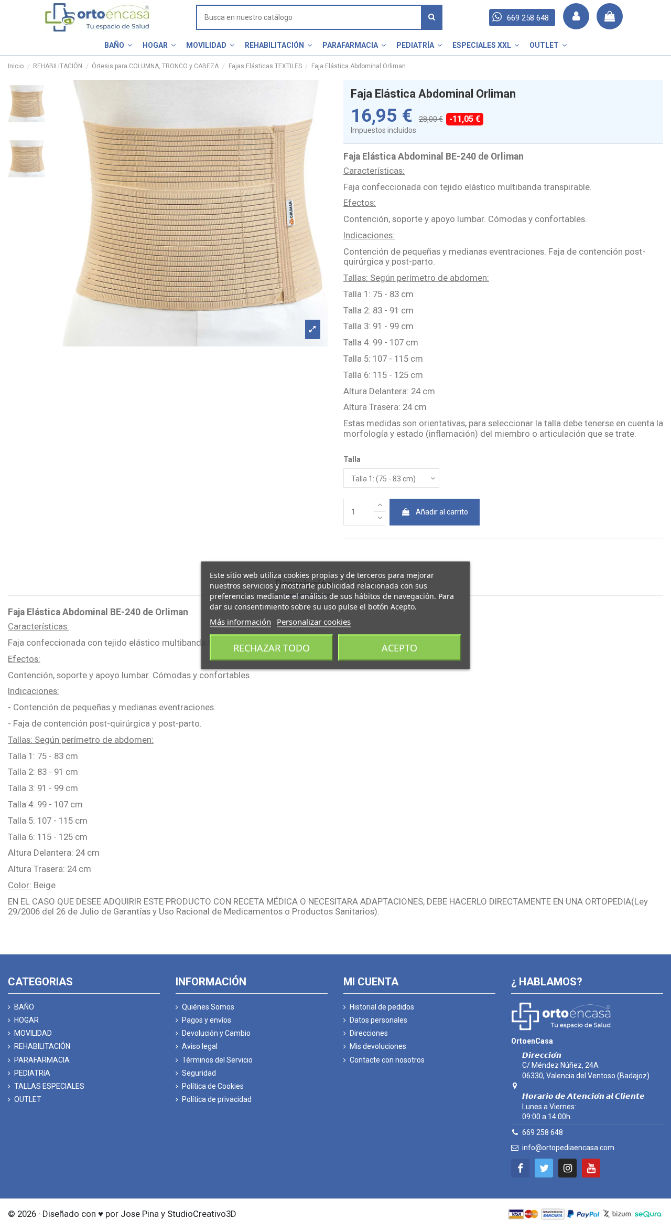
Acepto (399, 647)
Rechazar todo (271, 647)
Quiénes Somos (208, 1007)
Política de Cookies (213, 1086)
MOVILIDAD (33, 1033)
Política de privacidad (217, 1099)
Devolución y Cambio (216, 1033)
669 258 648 (542, 1132)
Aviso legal (200, 1046)
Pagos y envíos (206, 1020)
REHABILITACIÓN (42, 1046)
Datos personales (378, 1020)
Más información (240, 621)
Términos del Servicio (217, 1060)
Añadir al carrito (442, 512)
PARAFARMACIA (42, 1060)
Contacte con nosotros (387, 1060)
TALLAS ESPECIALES (49, 1086)
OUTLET (27, 1099)
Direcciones (369, 1033)
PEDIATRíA (32, 1073)
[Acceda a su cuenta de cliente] (576, 16)
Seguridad (199, 1073)
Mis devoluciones (378, 1046)
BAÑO (24, 1007)
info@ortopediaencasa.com (568, 1147)
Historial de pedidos (382, 1007)
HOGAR (26, 1020)
